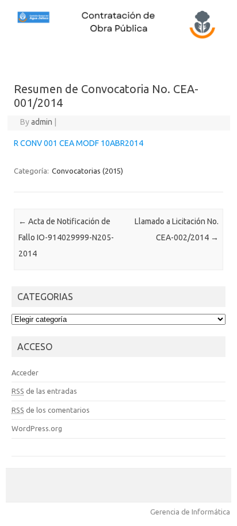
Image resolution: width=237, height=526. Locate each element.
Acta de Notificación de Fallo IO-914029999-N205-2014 (66, 237)
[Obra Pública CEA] (118, 37)
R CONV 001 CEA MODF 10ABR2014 (78, 143)
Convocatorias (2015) (87, 171)
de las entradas (44, 391)
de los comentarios (51, 410)
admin (41, 121)
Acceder (25, 372)
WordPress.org (37, 428)
